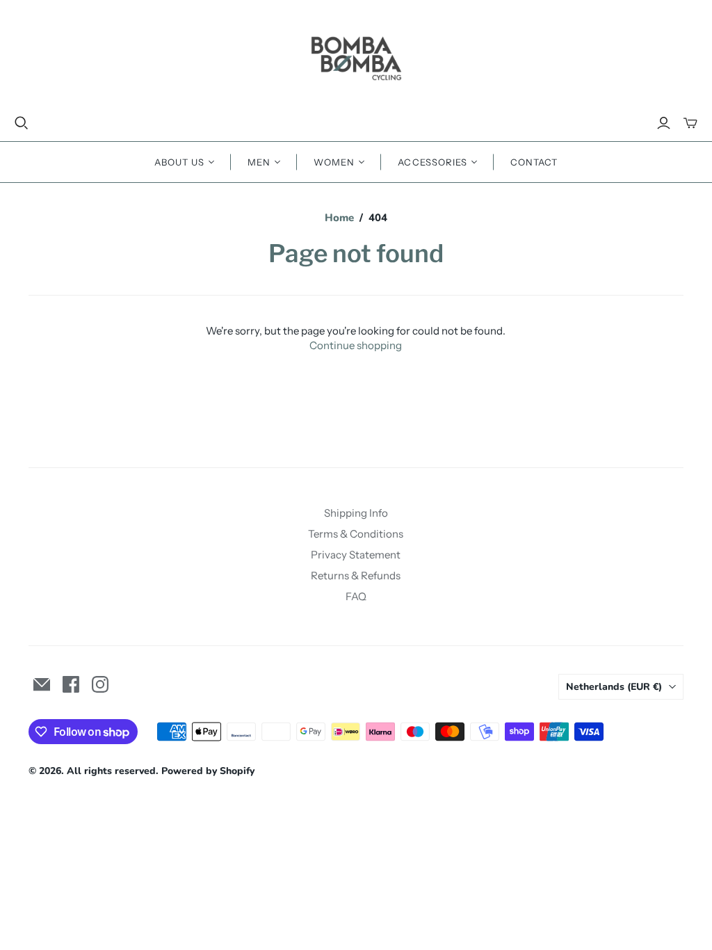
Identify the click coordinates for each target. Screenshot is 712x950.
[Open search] (22, 123)
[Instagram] (100, 684)
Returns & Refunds (355, 575)
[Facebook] (71, 684)
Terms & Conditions (355, 533)
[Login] (663, 123)
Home (339, 218)
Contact (534, 162)
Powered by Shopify (207, 771)
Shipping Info (356, 513)
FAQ (356, 596)
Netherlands (614, 686)
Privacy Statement (355, 554)
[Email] (41, 684)
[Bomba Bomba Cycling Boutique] (356, 58)
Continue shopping (355, 345)
